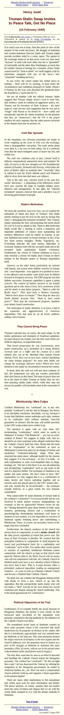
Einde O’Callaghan (42, 39)
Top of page (32, 701)
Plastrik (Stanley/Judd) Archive (25, 2)
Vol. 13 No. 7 (26, 37)
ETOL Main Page (40, 5)
